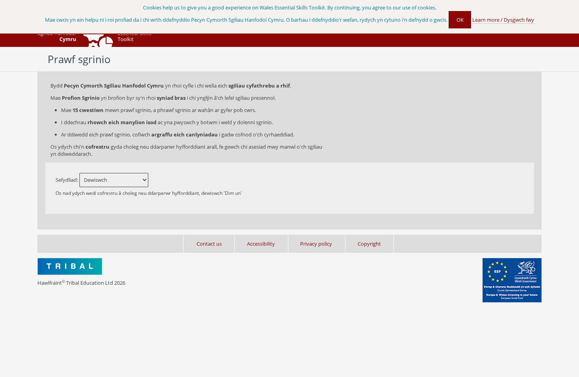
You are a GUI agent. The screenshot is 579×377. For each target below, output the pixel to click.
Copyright (369, 243)
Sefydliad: (149, 186)
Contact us (209, 243)
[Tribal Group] (69, 267)
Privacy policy (316, 243)
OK (460, 19)
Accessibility (261, 243)
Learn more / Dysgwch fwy (503, 19)
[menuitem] (289, 243)
